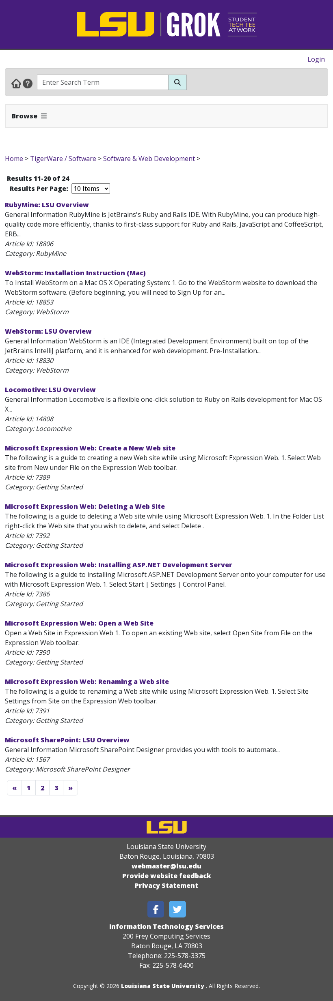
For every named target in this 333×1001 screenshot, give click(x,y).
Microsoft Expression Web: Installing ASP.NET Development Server (118, 564)
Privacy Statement (166, 885)
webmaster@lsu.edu (166, 866)
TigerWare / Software (63, 158)
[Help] (27, 83)
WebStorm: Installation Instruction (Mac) (75, 272)
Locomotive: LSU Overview (50, 389)
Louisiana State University (162, 986)
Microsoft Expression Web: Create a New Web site (90, 448)
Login (316, 59)
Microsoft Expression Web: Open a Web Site (79, 623)
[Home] (16, 83)
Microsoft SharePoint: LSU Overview (67, 739)
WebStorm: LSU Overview (48, 331)
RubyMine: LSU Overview (47, 204)
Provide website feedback (166, 875)
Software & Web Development (149, 158)
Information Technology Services (166, 926)
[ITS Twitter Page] (177, 909)
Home (14, 158)
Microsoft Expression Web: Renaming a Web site (87, 681)
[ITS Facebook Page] (155, 909)
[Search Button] (177, 82)
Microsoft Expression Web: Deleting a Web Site (85, 506)
